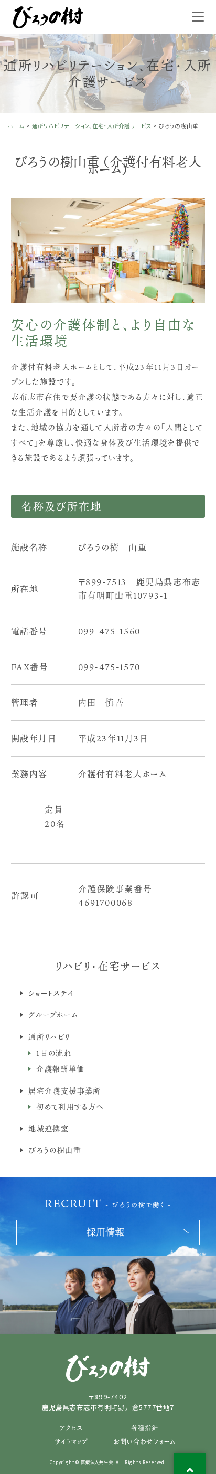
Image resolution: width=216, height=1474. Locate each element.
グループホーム (53, 1014)
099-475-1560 (109, 631)
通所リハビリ (49, 1036)
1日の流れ (54, 1052)
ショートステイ (51, 993)
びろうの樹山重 (54, 1149)
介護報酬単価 (60, 1068)
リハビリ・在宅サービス (108, 966)
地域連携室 (48, 1128)
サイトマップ (71, 1441)
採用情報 (105, 1232)
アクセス (71, 1428)
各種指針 (145, 1428)
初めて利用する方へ (70, 1106)
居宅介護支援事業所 (64, 1090)
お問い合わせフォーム (144, 1441)
